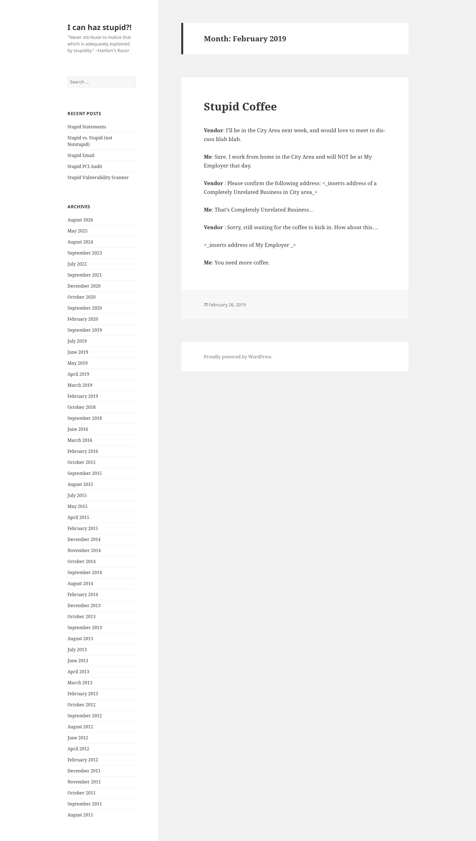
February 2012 (82, 760)
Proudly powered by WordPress (237, 357)
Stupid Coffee (240, 106)
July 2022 (77, 264)
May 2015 (77, 506)
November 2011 (84, 782)
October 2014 (81, 561)
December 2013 (84, 605)
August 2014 (80, 583)
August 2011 (80, 815)
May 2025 (77, 231)
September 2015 (84, 473)
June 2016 (77, 429)
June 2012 (77, 738)
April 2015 (78, 517)
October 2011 (81, 793)
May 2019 (77, 363)
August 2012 (80, 727)
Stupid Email (80, 155)
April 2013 (78, 672)
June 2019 (77, 352)
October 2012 (81, 705)
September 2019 (84, 330)
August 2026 (80, 220)
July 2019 (77, 341)
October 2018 (81, 407)
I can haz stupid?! (99, 27)
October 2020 (81, 297)
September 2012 (84, 716)
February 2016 (82, 451)
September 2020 (84, 308)
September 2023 (84, 253)
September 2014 (84, 572)
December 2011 (84, 771)
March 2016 (79, 440)
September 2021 (84, 275)
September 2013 (84, 627)
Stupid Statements (86, 127)
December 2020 (84, 286)
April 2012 (78, 749)
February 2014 (82, 594)
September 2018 (84, 418)
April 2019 (78, 374)
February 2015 (82, 528)
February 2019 (82, 396)
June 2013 (77, 661)
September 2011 (84, 804)
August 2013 (80, 639)
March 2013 (79, 683)
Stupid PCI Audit (84, 166)
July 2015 (77, 495)
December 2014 (84, 539)
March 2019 (79, 385)
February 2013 (82, 694)
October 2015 (81, 462)
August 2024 (80, 242)
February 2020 (82, 319)
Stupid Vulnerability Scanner (98, 177)
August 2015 (80, 484)
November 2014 (84, 550)
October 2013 (81, 616)
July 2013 (77, 650)
